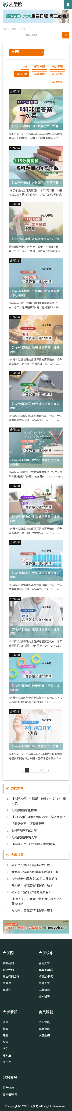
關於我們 (8, 963)
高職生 (7, 990)
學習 (5, 1029)
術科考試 (57, 74)
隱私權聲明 (10, 1094)
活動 (5, 1049)
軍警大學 (44, 983)
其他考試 (57, 82)
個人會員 (44, 1022)
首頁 (5, 29)
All (25, 66)
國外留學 (44, 996)
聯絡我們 (8, 970)
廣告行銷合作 (11, 976)
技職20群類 (46, 976)
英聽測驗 (39, 74)
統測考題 (57, 66)
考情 (5, 1022)
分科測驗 (21, 74)
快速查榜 (44, 1035)
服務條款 (8, 1087)
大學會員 (44, 1029)
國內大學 (44, 963)
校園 (5, 1042)
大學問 (34, 1106)
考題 (23, 29)
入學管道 (44, 990)
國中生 (7, 1062)
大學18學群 (46, 970)
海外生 (7, 1055)
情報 (14, 29)
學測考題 (39, 66)
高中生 (7, 983)
